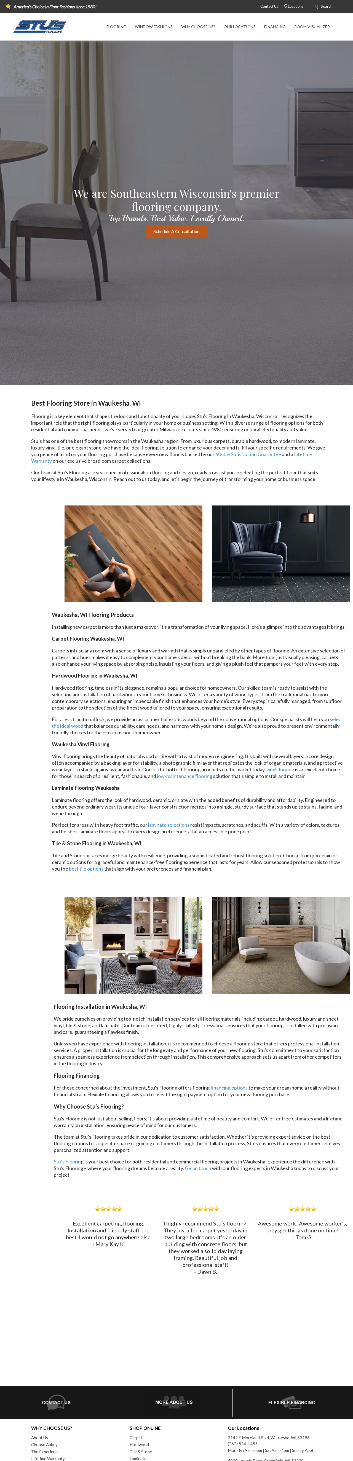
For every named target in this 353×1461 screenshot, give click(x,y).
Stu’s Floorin (67, 1161)
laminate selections (168, 825)
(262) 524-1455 (243, 1443)
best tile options (86, 869)
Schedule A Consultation (176, 231)
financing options (229, 1088)
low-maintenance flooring (184, 776)
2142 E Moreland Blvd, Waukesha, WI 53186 (269, 1437)
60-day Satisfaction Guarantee (248, 454)
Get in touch (198, 1168)
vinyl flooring (280, 769)
